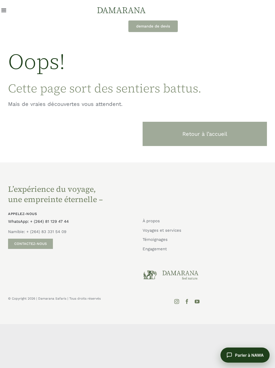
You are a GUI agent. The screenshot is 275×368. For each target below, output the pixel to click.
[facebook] (186, 301)
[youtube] (197, 301)
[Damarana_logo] (121, 9)
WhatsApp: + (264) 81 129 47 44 (38, 221)
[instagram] (176, 301)
